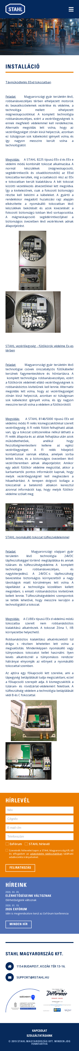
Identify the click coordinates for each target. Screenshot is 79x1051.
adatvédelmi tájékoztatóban (46, 853)
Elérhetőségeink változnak (28, 896)
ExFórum (16, 844)
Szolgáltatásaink (39, 1035)
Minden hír (19, 924)
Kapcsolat (39, 1030)
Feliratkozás (20, 868)
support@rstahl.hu (33, 977)
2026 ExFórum (16, 909)
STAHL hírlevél (39, 844)
